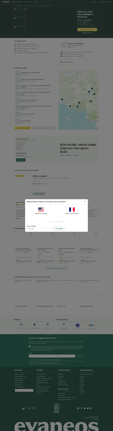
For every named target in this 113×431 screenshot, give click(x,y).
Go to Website (59, 228)
